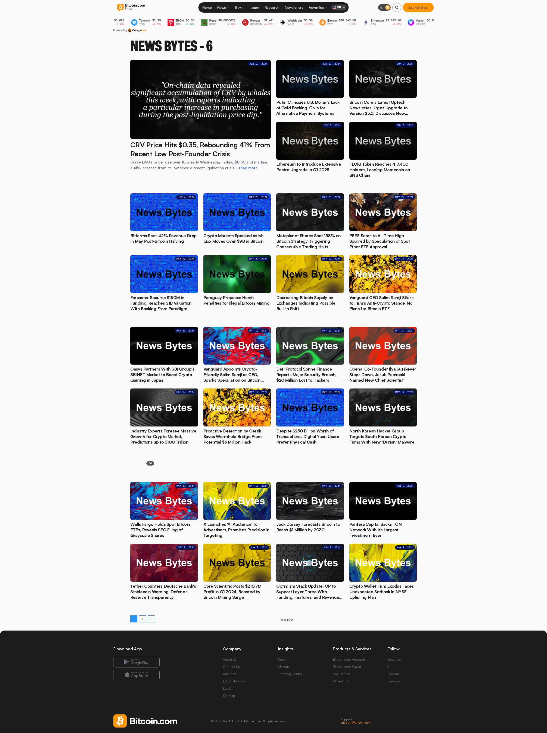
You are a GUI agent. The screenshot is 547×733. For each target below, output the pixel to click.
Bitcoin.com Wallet (347, 666)
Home (207, 7)
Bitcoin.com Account (349, 659)
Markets (284, 666)
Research (272, 7)
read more (248, 167)
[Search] (396, 7)
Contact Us (231, 666)
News (221, 7)
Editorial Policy (234, 681)
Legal (227, 688)
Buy (238, 7)
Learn (254, 7)
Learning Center (290, 674)
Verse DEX (341, 681)
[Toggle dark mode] (384, 7)
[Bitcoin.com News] (131, 7)
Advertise (316, 7)
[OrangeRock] (137, 30)
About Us (230, 659)
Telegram (394, 659)
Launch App (418, 7)
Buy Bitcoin (341, 674)
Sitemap (229, 696)
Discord (393, 674)
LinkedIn (393, 681)
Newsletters (294, 7)
